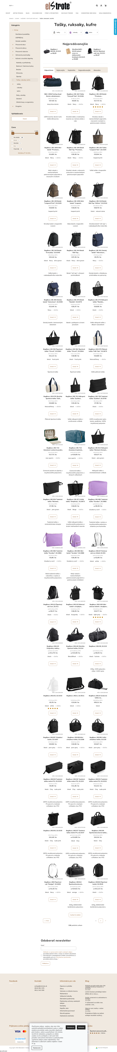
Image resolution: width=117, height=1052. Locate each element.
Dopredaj (18, 149)
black (69, 104)
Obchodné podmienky (67, 998)
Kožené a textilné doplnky (24, 58)
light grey (97, 614)
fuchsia (97, 656)
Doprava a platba (66, 986)
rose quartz (49, 458)
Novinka (17, 143)
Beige (74, 509)
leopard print (97, 158)
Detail (52, 111)
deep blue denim (52, 104)
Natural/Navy (94, 359)
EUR (10, 5)
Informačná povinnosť (67, 1011)
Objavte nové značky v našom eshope (94, 1009)
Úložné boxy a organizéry (25, 102)
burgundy (74, 614)
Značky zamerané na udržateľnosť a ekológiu (96, 998)
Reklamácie (64, 993)
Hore (47, 920)
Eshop (16, 30)
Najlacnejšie (60, 70)
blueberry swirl (94, 509)
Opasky (18, 76)
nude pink (57, 789)
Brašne (18, 69)
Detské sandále (21, 41)
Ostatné (19, 99)
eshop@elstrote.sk (41, 986)
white (97, 561)
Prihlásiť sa (45, 963)
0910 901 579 (39, 988)
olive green (58, 260)
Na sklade (18, 137)
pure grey (52, 747)
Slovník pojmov (65, 1013)
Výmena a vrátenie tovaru (69, 991)
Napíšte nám (64, 1008)
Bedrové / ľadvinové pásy (25, 66)
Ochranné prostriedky (23, 55)
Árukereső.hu (20, 1041)
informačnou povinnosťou (63, 957)
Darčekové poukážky (23, 34)
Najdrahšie (71, 70)
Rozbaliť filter (24, 153)
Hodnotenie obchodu (67, 1016)
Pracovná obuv (21, 44)
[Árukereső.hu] (20, 1039)
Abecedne (97, 70)
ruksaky (19, 87)
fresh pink (55, 359)
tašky (19, 84)
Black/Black (72, 656)
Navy (74, 104)
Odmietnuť (70, 1027)
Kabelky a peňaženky (23, 62)
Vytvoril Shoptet (103, 1047)
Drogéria (19, 106)
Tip (16, 146)
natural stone (100, 211)
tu (34, 1043)
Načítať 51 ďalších (75, 915)
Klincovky (19, 73)
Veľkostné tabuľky (66, 996)
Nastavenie (37, 1048)
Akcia (16, 140)
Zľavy (62, 988)
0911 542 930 (39, 990)
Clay (51, 789)
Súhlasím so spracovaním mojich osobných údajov (57, 952)
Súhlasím (81, 1027)
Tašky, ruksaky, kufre (23, 80)
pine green (100, 458)
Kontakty (63, 1006)
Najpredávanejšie (84, 70)
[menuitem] (8, 13)
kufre (18, 91)
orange (74, 892)
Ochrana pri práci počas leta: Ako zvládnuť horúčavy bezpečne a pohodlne (95, 987)
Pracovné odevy (21, 48)
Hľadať (25, 119)
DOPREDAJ (19, 37)
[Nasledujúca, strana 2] (101, 921)
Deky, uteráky (21, 95)
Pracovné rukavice (22, 51)
